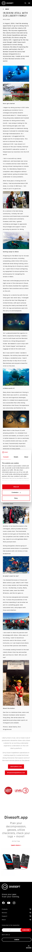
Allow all (16, 486)
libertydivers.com (16, 766)
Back (7, 9)
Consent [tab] (5, 457)
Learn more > (16, 845)
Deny (16, 498)
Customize (15, 492)
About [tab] (26, 457)
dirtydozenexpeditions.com (16, 772)
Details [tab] (16, 457)
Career (16, 939)
